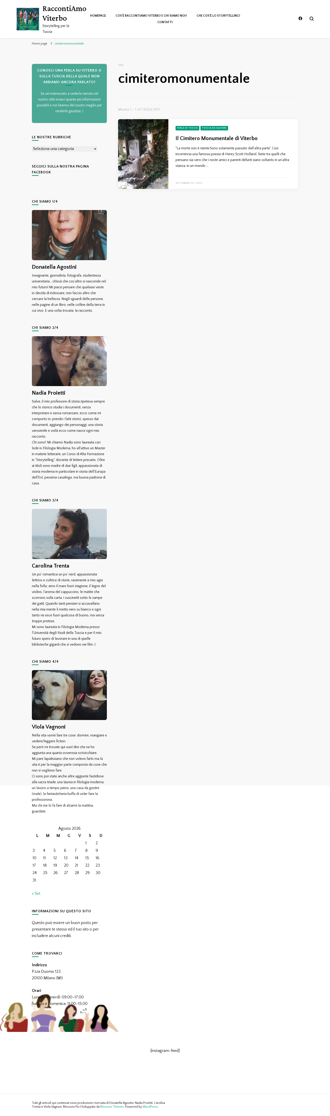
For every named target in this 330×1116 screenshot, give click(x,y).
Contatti (165, 22)
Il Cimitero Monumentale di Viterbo (216, 138)
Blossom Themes (112, 1107)
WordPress (150, 1107)
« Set (36, 893)
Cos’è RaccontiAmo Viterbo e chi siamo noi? (151, 16)
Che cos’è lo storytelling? (218, 16)
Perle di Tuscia (187, 128)
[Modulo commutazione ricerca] (312, 19)
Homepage (98, 16)
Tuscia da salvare (214, 128)
